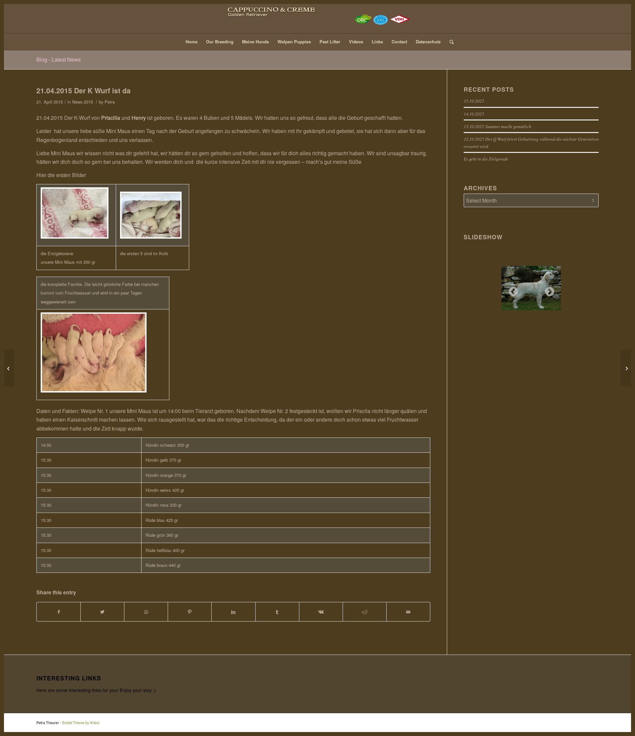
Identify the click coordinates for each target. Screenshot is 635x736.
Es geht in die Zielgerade (486, 159)
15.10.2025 (474, 101)
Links (377, 41)
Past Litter (329, 41)
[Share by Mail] (408, 611)
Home (191, 41)
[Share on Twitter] (102, 611)
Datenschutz (428, 41)
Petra (110, 102)
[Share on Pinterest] (189, 611)
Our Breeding (219, 41)
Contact (399, 41)
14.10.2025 (474, 114)
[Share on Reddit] (364, 611)
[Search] (449, 41)
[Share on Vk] (321, 611)
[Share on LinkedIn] (233, 611)
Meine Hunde (255, 41)
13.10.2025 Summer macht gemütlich (497, 126)
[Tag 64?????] (9, 368)
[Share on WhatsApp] (146, 611)
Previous (511, 290)
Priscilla (111, 117)
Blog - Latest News (58, 59)
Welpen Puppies (294, 41)
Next (547, 290)
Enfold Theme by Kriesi (80, 722)
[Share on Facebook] (58, 611)
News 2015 (82, 102)
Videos (356, 41)
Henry (139, 117)
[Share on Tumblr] (277, 611)
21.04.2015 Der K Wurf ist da (83, 90)
